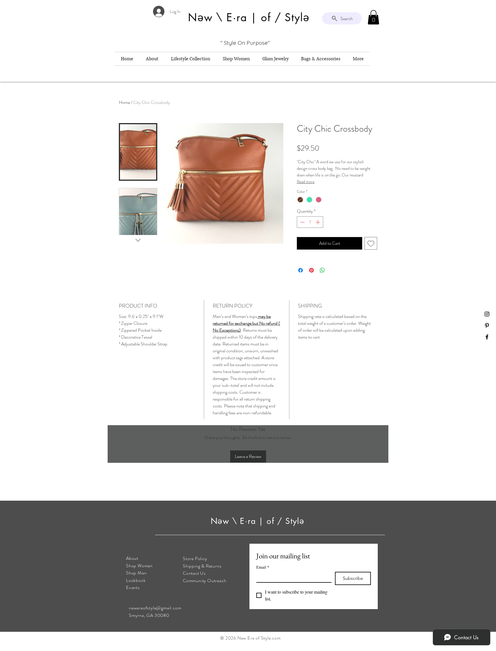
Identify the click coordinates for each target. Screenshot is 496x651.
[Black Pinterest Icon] (487, 325)
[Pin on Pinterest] (311, 270)
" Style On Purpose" (245, 42)
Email (262, 567)
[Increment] (318, 222)
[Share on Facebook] (300, 270)
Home (124, 102)
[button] (373, 17)
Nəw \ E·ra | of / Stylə (259, 521)
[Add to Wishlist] (371, 243)
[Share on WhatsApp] (322, 270)
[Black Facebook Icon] (487, 337)
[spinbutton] (310, 222)
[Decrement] (302, 222)
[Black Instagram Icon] (487, 314)
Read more (306, 181)
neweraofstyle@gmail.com (155, 608)
